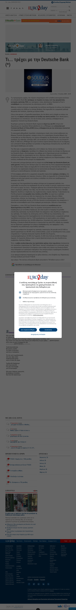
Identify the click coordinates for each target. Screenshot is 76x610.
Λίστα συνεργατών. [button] (38, 315)
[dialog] (38, 305)
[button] (38, 301)
